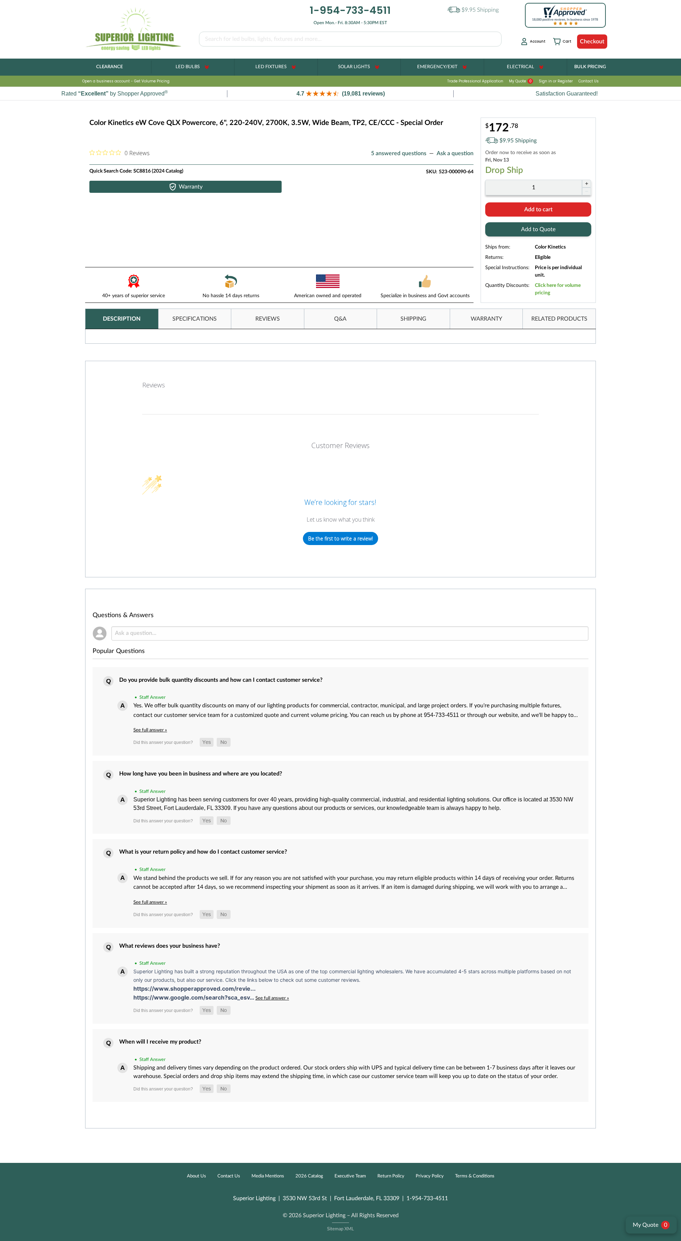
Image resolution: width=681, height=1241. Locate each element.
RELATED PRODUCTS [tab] (559, 319)
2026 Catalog (309, 1176)
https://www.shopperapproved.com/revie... (194, 988)
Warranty (191, 187)
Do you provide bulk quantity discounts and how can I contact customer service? (220, 680)
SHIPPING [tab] (413, 319)
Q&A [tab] (340, 319)
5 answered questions (398, 153)
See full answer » (150, 730)
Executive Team (350, 1176)
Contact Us (588, 81)
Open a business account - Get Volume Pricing (126, 81)
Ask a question (455, 153)
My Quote (520, 81)
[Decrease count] (586, 191)
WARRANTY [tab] (486, 319)
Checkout (592, 41)
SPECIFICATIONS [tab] (194, 319)
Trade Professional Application (475, 81)
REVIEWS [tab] (267, 319)
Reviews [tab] (153, 385)
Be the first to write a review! (340, 538)
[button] (340, 93)
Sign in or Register (556, 81)
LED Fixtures (271, 67)
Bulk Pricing (590, 67)
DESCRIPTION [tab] (121, 319)
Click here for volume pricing (558, 289)
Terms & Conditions (474, 1176)
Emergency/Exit (437, 67)
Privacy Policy (430, 1176)
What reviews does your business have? (169, 946)
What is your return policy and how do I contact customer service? (203, 852)
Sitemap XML (340, 1229)
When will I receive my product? (160, 1042)
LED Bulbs (188, 67)
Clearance (109, 67)
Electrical (520, 67)
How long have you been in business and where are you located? (200, 774)
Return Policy (390, 1176)
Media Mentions (267, 1176)
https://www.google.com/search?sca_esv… (194, 997)
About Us (196, 1176)
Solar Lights (354, 67)
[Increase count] (586, 183)
